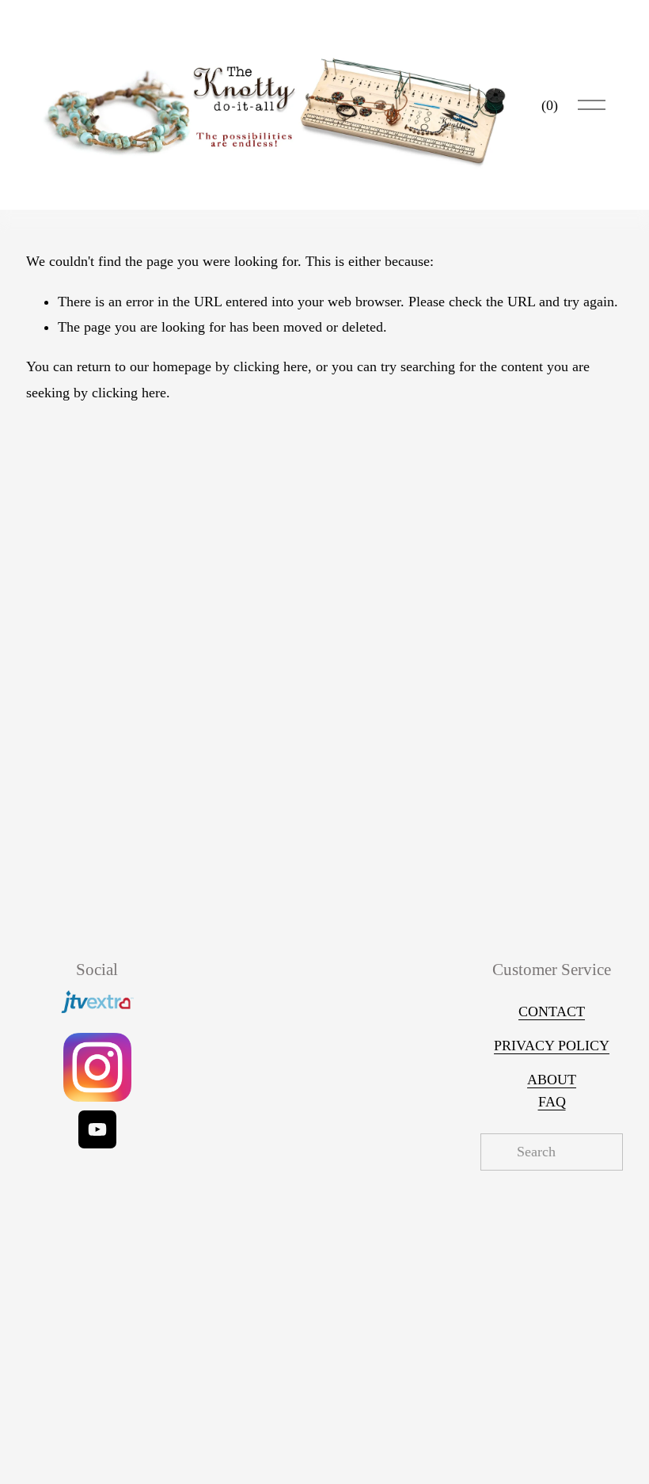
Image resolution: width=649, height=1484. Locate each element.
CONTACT (551, 1011)
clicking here (270, 366)
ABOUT (551, 1079)
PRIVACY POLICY (551, 1045)
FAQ (552, 1102)
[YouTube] (97, 1129)
